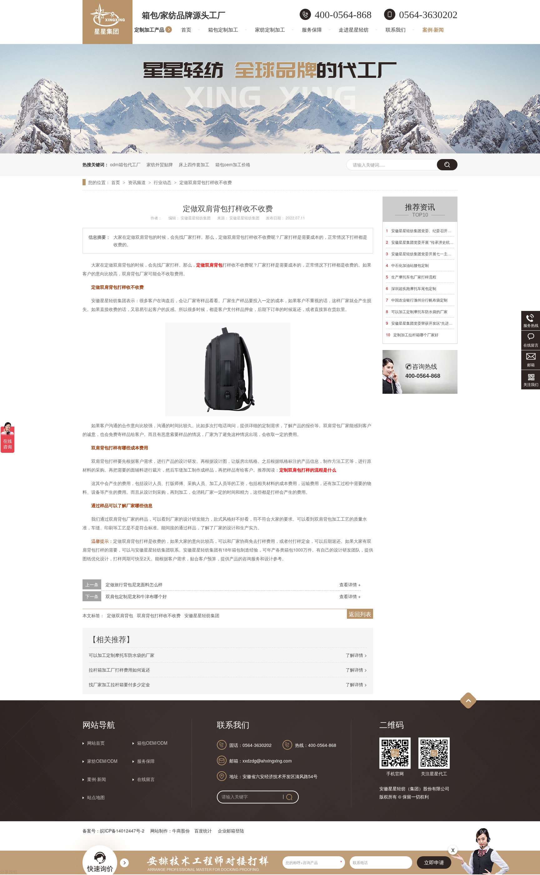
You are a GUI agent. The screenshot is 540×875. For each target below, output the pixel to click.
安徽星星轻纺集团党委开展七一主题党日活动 (426, 253)
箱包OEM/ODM (152, 743)
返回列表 (360, 614)
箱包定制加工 (223, 29)
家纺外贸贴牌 (160, 164)
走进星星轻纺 (354, 29)
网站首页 (96, 743)
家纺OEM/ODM (102, 761)
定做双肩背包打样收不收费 (205, 182)
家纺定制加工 (270, 29)
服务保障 (312, 29)
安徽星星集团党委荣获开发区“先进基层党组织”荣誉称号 (435, 323)
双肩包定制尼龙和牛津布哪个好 (136, 596)
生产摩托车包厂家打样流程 (411, 276)
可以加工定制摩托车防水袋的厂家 (121, 655)
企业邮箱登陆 (231, 831)
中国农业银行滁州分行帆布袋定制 (417, 299)
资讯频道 (137, 182)
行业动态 (163, 182)
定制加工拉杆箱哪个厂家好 (412, 334)
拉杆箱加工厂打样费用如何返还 (119, 670)
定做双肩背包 (120, 615)
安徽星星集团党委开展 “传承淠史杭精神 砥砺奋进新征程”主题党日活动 (447, 242)
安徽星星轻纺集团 (201, 615)
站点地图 (96, 797)
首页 (186, 29)
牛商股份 (181, 831)
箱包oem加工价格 (232, 164)
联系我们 (396, 29)
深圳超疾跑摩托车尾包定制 (411, 288)
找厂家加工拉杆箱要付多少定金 (119, 684)
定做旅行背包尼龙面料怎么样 (134, 584)
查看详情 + (350, 584)
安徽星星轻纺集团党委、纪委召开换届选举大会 (428, 230)
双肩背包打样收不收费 (159, 615)
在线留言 (146, 779)
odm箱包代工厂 (125, 164)
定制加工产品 (149, 29)
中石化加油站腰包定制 (407, 265)
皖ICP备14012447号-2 (122, 831)
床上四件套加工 (194, 164)
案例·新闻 (433, 29)
